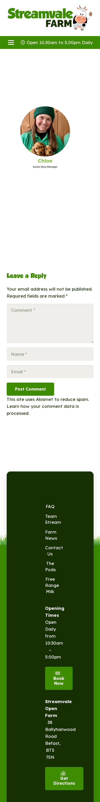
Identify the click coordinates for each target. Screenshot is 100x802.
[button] (10, 42)
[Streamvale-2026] (50, 18)
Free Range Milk (52, 585)
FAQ (50, 506)
